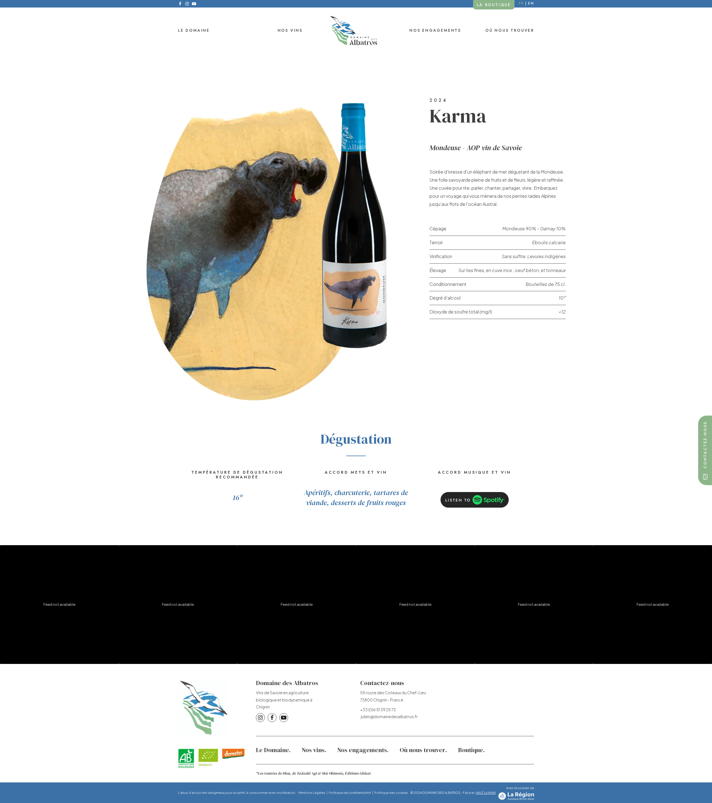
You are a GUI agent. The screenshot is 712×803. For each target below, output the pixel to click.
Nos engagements (435, 30)
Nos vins (290, 30)
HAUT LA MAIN (486, 792)
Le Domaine (194, 30)
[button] (705, 450)
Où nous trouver (509, 30)
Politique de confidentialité (350, 792)
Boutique (470, 750)
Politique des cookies (391, 792)
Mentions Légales (311, 792)
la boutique (494, 5)
